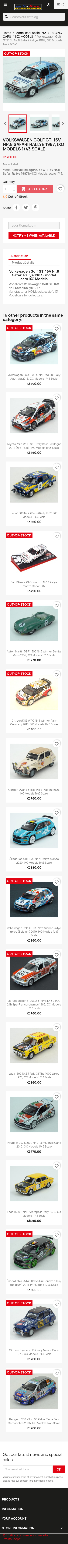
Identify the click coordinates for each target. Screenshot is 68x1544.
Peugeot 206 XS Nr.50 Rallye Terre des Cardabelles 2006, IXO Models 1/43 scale (34, 1421)
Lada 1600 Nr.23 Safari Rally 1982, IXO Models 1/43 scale (34, 515)
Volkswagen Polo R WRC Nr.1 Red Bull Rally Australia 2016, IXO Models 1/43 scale (34, 376)
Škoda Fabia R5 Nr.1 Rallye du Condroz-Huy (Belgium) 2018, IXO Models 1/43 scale (34, 1283)
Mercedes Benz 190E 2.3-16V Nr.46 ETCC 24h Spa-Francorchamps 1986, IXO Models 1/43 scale (34, 1004)
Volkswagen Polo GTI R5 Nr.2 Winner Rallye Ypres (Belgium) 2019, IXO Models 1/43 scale (34, 931)
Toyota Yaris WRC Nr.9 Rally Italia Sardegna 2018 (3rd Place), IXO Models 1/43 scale (34, 446)
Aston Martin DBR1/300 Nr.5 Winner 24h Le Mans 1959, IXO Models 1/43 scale (34, 653)
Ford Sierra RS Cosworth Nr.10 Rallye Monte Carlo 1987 (34, 584)
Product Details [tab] (23, 263)
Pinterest (35, 207)
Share (16, 207)
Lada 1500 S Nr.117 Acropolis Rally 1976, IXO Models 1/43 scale (34, 1213)
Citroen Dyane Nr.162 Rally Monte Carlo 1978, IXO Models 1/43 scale (34, 1352)
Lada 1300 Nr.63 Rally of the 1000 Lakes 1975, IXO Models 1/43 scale (34, 1075)
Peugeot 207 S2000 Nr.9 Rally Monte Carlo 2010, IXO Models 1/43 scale (34, 1144)
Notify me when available (33, 235)
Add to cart (35, 189)
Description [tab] (19, 256)
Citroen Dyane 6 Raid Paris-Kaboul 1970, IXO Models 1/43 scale (34, 791)
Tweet (26, 207)
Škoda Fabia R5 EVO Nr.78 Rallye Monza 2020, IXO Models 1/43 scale (34, 860)
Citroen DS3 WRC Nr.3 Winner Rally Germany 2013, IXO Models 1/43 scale (34, 722)
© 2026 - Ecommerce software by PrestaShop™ (26, 1537)
